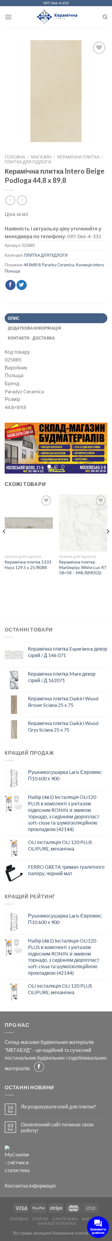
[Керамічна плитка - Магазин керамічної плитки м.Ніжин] (56, 17)
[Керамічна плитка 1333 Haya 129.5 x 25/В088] (29, 523)
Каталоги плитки (57, 1224)
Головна (15, 156)
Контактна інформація (30, 1186)
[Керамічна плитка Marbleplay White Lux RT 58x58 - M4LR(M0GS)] (83, 523)
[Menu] (8, 16)
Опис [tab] (14, 318)
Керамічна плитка (78, 156)
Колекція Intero (90, 264)
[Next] (108, 544)
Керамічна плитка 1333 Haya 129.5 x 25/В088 (28, 565)
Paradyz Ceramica (58, 264)
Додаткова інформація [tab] (34, 328)
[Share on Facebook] (10, 285)
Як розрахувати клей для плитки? (58, 1107)
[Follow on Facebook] (39, 1067)
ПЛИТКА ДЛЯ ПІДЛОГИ (28, 161)
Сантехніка (65, 1219)
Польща (12, 270)
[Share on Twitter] (21, 285)
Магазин (41, 156)
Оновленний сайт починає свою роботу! (57, 1127)
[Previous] (4, 544)
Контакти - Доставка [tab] (31, 338)
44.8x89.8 (32, 264)
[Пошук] (105, 17)
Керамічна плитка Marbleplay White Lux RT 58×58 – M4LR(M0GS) (83, 568)
